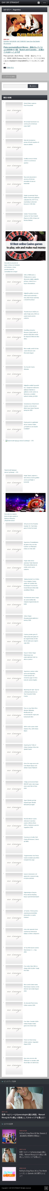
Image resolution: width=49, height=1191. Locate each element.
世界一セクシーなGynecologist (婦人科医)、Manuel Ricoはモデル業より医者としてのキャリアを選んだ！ (24, 1116)
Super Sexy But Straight (33, 41)
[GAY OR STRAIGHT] (11, 2)
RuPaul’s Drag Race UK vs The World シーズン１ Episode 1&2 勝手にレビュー (33, 1173)
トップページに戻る (9, 76)
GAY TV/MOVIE (21, 41)
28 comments (7, 43)
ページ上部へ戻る (46, 1188)
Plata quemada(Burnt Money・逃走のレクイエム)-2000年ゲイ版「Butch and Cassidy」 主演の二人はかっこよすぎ (24, 49)
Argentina (6, 41)
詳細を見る (10, 67)
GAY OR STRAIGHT (15, 1188)
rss (38, 2)
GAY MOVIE (12, 41)
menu (44, 2)
